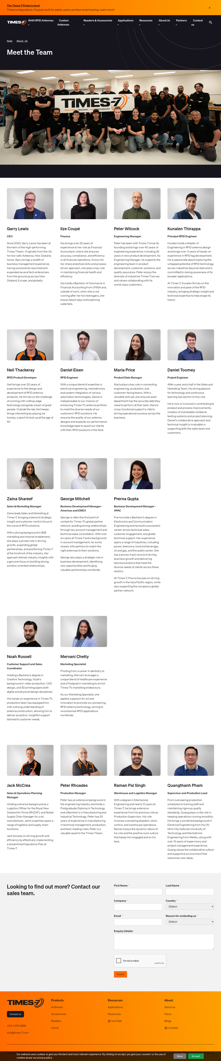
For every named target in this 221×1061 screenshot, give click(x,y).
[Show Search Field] (210, 22)
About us (169, 1007)
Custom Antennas (63, 22)
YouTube (116, 1021)
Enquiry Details (124, 931)
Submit (120, 974)
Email (118, 916)
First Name (121, 885)
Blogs (167, 1021)
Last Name (173, 885)
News (167, 1014)
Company (121, 901)
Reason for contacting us (182, 916)
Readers (56, 1021)
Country (171, 901)
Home (9, 40)
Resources (145, 20)
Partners (181, 20)
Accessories (58, 1014)
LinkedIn (173, 1027)
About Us (164, 20)
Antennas (57, 1007)
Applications (125, 20)
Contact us (197, 22)
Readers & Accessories (98, 20)
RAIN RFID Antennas (41, 20)
